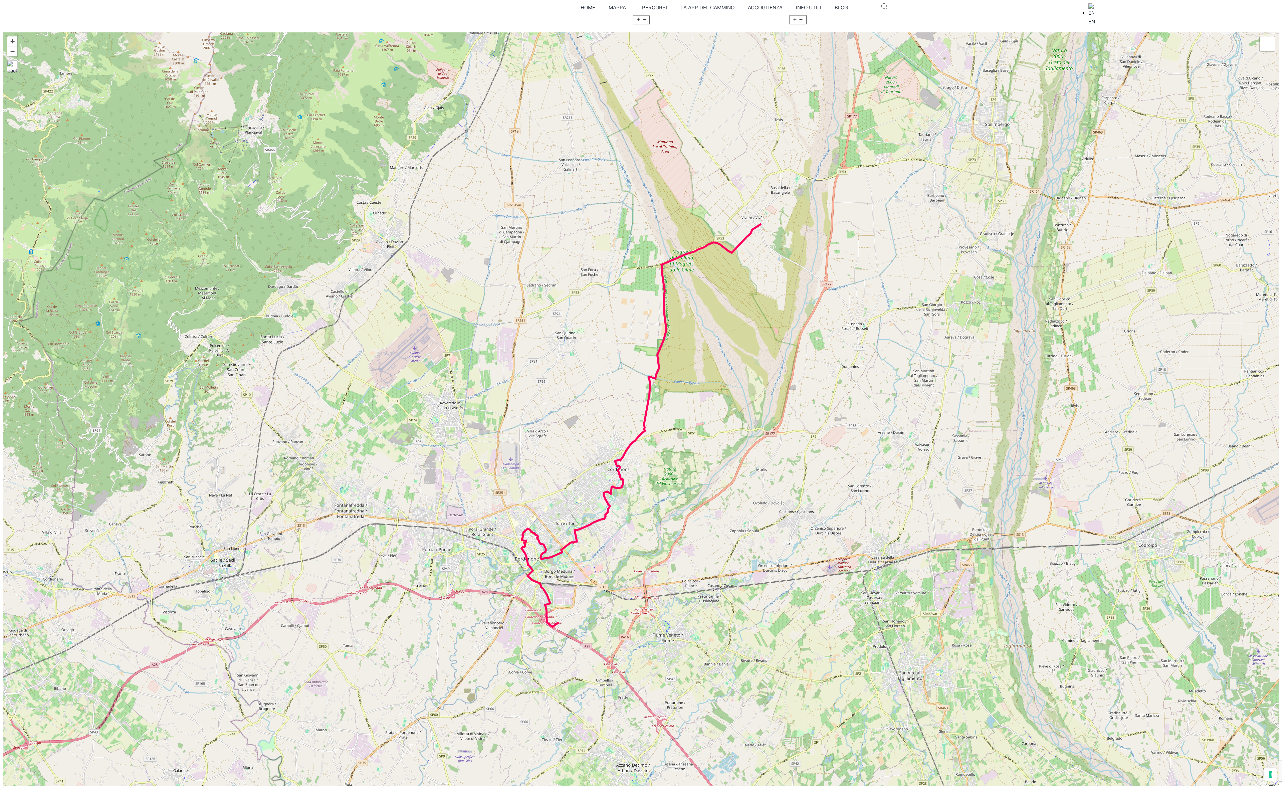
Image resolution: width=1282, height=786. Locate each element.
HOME (588, 7)
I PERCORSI (653, 7)
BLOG (841, 7)
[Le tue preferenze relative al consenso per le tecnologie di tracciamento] (1270, 774)
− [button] (12, 51)
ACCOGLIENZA (765, 7)
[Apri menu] (641, 19)
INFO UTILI (808, 7)
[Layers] (1267, 43)
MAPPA (617, 7)
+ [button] (12, 41)
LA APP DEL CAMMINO (707, 7)
